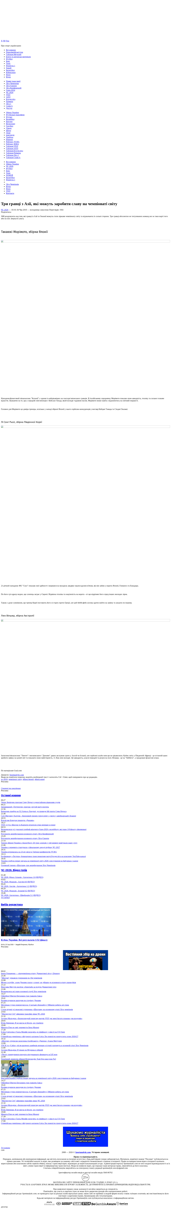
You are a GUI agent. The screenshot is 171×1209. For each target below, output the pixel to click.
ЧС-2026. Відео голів (14, 870)
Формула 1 (10, 66)
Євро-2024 (10, 90)
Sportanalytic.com (17, 775)
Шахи (8, 130)
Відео (8, 77)
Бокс (8, 61)
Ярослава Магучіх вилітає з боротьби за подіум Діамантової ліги (28, 987)
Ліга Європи (11, 86)
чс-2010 (4, 779)
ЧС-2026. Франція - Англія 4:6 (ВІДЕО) (18, 882)
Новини (9, 139)
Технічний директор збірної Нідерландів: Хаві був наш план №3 (28, 1059)
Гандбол (9, 126)
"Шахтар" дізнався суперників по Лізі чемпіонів (21, 978)
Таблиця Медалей (13, 54)
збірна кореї (40, 779)
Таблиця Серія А (13, 157)
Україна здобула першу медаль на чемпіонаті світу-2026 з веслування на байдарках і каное (39, 861)
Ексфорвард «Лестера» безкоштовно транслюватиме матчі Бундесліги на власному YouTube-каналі (43, 856)
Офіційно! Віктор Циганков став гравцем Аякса (21, 996)
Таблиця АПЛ (12, 148)
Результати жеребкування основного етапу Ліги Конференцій (27, 834)
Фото (8, 75)
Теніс (8, 63)
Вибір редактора (12, 904)
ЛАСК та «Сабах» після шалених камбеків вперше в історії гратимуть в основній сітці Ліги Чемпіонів (44, 1045)
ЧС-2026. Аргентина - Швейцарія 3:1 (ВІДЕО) (21, 895)
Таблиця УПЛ (12, 146)
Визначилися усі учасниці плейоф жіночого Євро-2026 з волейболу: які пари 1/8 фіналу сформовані (43, 829)
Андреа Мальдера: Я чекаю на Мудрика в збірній (22, 1050)
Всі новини (11, 50)
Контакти (10, 193)
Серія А (9, 106)
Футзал (9, 117)
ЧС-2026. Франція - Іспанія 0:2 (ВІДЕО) (18, 891)
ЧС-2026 (9, 92)
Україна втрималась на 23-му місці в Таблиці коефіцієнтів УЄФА (29, 852)
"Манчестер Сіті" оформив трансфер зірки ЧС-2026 (23, 1014)
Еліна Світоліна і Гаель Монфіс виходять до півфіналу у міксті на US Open (33, 1032)
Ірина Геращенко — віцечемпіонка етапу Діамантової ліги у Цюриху (30, 973)
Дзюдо (9, 128)
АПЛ (8, 97)
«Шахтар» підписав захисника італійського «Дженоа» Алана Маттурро (31, 1041)
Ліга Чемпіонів (12, 83)
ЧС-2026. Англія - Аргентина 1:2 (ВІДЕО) (19, 886)
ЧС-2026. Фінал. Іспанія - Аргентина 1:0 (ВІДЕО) (22, 877)
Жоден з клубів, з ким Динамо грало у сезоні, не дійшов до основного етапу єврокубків (38, 982)
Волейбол (10, 119)
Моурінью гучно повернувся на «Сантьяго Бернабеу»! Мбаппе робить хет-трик (35, 1005)
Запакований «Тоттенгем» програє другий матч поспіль (25, 807)
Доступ (9, 108)
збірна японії (28, 779)
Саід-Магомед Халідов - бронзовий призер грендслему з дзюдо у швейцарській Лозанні (38, 816)
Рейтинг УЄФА (12, 142)
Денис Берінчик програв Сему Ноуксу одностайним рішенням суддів (30, 802)
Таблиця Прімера (13, 153)
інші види (10, 135)
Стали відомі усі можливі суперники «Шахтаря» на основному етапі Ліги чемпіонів (37, 1009)
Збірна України (12, 112)
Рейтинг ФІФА (12, 144)
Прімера (9, 101)
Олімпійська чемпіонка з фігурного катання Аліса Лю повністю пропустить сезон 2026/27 (39, 1036)
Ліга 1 (8, 104)
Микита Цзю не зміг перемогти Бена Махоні (20, 1027)
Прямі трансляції (13, 81)
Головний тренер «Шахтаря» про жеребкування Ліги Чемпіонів (28, 865)
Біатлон (9, 121)
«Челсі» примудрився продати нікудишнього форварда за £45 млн (29, 1054)
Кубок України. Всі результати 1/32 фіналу (24, 940)
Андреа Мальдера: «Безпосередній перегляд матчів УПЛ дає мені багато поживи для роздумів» (41, 1018)
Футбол (9, 59)
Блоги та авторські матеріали (18, 57)
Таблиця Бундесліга (14, 151)
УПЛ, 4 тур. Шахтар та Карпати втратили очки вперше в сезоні (28, 825)
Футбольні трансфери (15, 115)
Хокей (8, 68)
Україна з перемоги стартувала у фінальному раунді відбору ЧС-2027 (30, 847)
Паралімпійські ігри (14, 52)
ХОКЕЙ (9, 175)
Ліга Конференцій (13, 88)
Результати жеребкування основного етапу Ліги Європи (25, 838)
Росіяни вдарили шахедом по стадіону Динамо (21, 1000)
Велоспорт (10, 124)
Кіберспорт (11, 72)
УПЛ (8, 95)
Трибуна (9, 137)
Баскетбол (10, 70)
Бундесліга (10, 99)
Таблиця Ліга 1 (12, 155)
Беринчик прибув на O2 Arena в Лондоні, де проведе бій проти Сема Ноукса (33, 811)
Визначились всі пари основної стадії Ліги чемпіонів (23, 991)
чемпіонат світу (15, 779)
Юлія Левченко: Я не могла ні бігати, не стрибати (22, 1023)
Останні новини (11, 795)
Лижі (8, 133)
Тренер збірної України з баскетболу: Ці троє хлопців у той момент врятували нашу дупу (39, 843)
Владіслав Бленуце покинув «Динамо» (17, 820)
